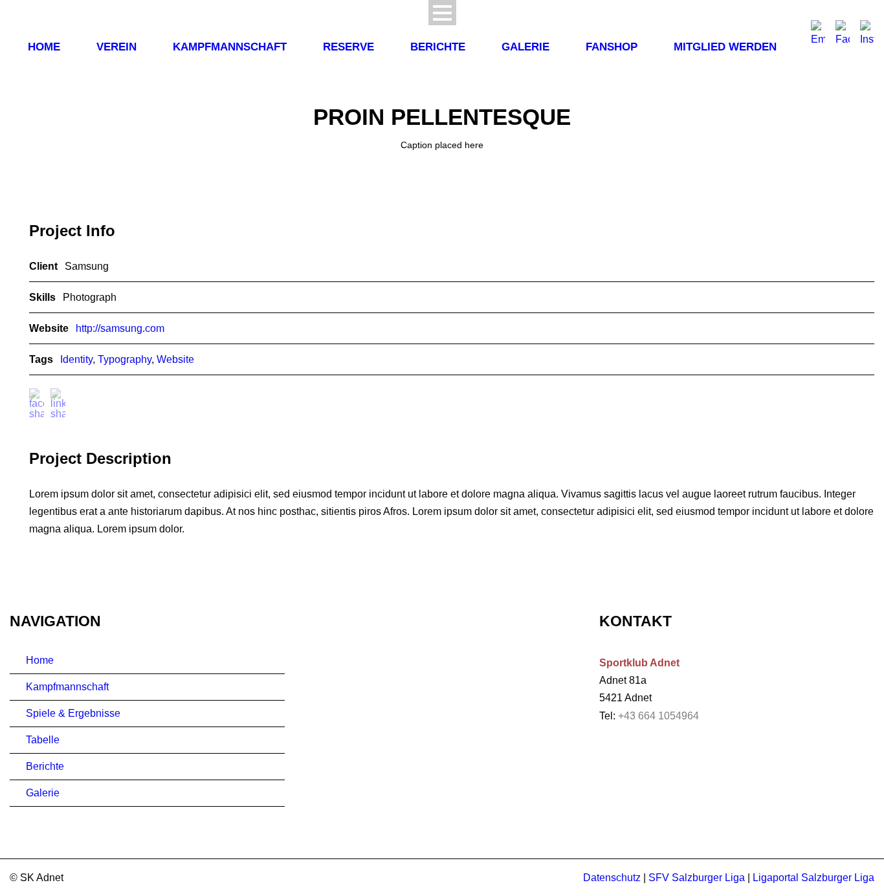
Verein (116, 47)
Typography (124, 359)
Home (44, 47)
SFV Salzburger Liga (696, 877)
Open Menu (442, 12)
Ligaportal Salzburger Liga (813, 877)
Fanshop (611, 47)
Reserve (348, 47)
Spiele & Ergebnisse (73, 713)
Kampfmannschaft (230, 47)
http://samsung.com (120, 328)
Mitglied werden (725, 47)
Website (175, 359)
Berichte (437, 47)
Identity (76, 359)
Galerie (525, 47)
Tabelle (43, 739)
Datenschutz (612, 877)
